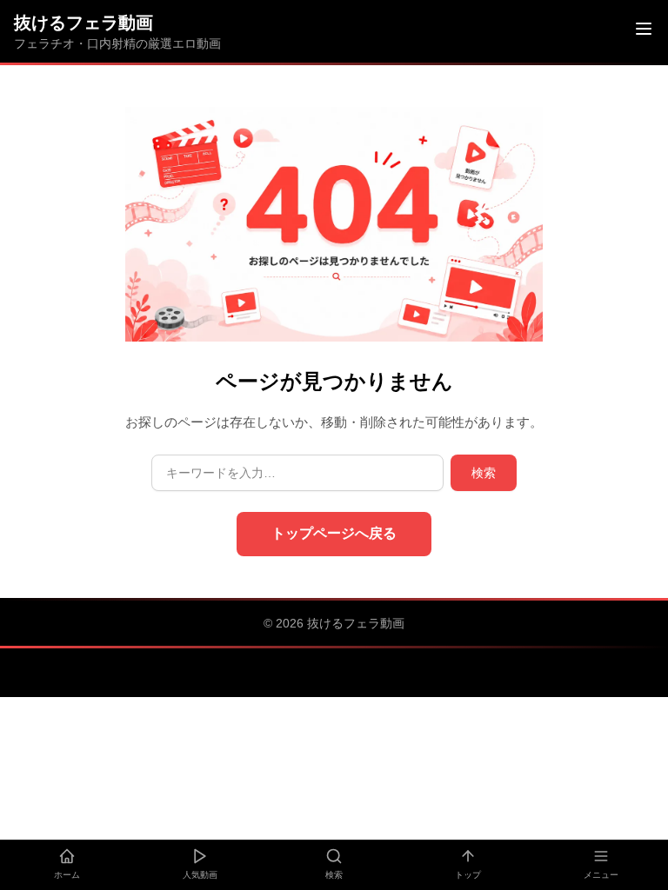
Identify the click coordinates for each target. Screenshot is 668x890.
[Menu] (643, 31)
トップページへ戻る (334, 533)
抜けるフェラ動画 (83, 22)
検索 (483, 473)
